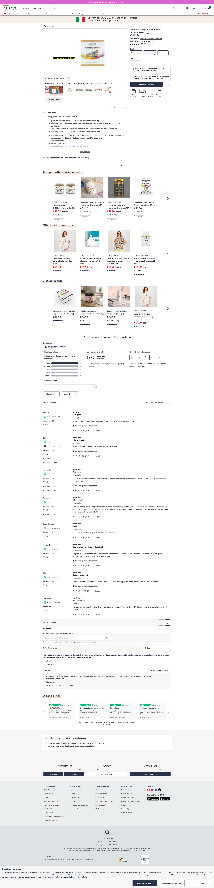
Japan (115, 841)
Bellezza (40, 14)
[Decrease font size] (126, 107)
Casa (58, 14)
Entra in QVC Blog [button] (150, 774)
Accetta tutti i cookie (145, 883)
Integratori (50, 14)
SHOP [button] (25, 8)
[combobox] (110, 8)
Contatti (72, 794)
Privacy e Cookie (127, 790)
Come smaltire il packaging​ (78, 805)
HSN (44, 859)
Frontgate (62, 859)
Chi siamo (98, 790)
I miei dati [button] (53, 774)
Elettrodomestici (107, 14)
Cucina (95, 14)
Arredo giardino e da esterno (53, 816)
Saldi (4, 14)
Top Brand (20, 14)
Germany (108, 841)
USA (99, 841)
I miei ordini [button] (74, 774)
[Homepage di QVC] (45, 26)
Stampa (124, 165)
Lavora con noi (100, 797)
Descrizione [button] (51, 112)
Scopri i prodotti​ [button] (107, 774)
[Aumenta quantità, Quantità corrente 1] (138, 61)
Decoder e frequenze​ (76, 809)
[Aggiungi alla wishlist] (168, 84)
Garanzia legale (126, 812)
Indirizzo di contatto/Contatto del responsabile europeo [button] (69, 157)
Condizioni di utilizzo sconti (131, 801)
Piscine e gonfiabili (50, 820)
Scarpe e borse (84, 14)
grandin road (79, 859)
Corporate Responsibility (104, 801)
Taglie (45, 797)
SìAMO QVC (47, 809)
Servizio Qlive (126, 809)
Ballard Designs (52, 859)
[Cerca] (175, 8)
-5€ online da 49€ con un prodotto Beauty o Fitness (106, 2)
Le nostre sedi (100, 805)
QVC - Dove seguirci (50, 790)
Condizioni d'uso (127, 794)
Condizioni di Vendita (129, 797)
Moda (74, 14)
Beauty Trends (48, 812)
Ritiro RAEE (73, 801)
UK (103, 841)
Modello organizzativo (103, 809)
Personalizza (200, 883)
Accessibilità (125, 805)
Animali (66, 14)
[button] (188, 8)
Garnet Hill (70, 859)
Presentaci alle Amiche (51, 805)
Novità (11, 14)
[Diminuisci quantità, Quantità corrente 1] (131, 61)
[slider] (85, 70)
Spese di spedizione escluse (151, 39)
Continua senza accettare (172, 883)
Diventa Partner (101, 794)
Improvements (89, 859)
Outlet (126, 14)
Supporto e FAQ (75, 790)
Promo (118, 14)
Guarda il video (54, 100)
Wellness (31, 14)
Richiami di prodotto (76, 797)
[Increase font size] (123, 107)
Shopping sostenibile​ (50, 801)
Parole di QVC (48, 794)
